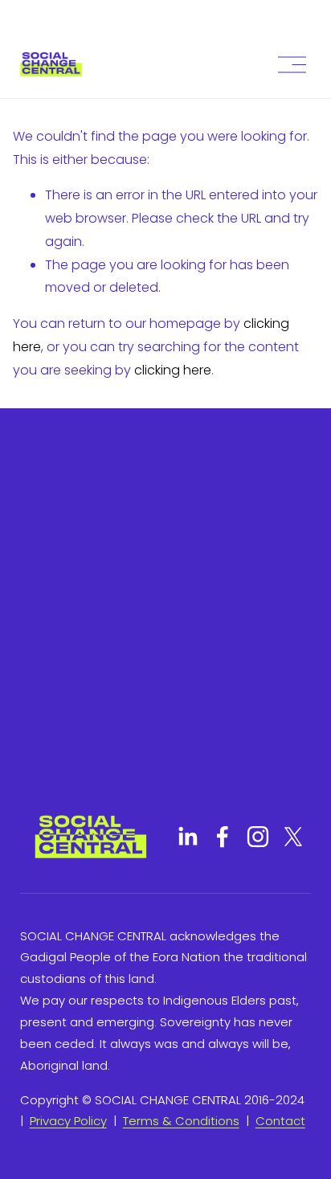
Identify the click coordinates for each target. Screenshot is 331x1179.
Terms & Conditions (181, 1120)
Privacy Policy (68, 1120)
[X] (293, 836)
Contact (280, 1120)
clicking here (172, 370)
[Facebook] (222, 836)
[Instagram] (258, 836)
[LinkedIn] (187, 836)
